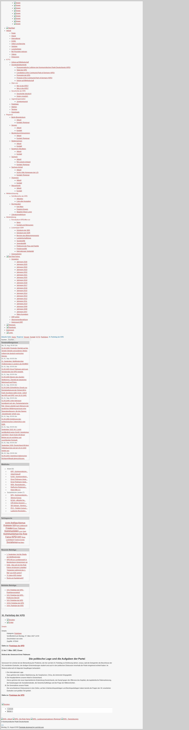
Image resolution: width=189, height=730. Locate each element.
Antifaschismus (18, 523)
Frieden (9, 528)
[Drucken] (11, 620)
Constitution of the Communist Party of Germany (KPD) (36, 73)
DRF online (15, 317)
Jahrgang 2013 (22, 296)
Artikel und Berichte (18, 44)
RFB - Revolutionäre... (18, 485)
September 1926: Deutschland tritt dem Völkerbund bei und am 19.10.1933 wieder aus (15, 448)
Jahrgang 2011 (22, 301)
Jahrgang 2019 (22, 280)
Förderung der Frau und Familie (28, 246)
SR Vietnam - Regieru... (19, 506)
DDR (14, 525)
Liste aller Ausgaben (24, 201)
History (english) (22, 96)
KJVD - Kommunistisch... (19, 477)
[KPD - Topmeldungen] (69, 719)
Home (14, 337)
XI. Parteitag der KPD (13, 615)
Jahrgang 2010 (22, 304)
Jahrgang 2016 (22, 288)
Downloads (15, 112)
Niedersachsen (16, 141)
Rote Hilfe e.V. (16, 490)
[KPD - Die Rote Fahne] (21, 719)
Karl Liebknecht (21, 525)
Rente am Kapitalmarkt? (15, 578)
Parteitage (15, 104)
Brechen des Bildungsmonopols (28, 235)
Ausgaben (15, 259)
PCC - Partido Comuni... (19, 508)
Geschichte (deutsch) (24, 94)
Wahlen (14, 107)
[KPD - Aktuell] (6, 719)
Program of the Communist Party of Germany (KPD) (34, 78)
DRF (19, 537)
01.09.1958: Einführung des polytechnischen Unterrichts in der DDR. (13, 421)
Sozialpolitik (21, 241)
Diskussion (15, 57)
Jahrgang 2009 (22, 306)
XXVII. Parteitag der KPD (15, 603)
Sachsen (14, 157)
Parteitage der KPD (16, 646)
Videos (13, 54)
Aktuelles (20, 199)
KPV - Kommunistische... (19, 495)
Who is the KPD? (22, 88)
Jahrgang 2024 (22, 267)
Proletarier (7, 525)
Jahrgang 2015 (22, 291)
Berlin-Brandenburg (18, 117)
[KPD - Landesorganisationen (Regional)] (46, 719)
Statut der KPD (22, 70)
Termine (14, 109)
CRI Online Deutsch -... (19, 503)
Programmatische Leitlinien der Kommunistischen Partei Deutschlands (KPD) (43, 67)
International (15, 38)
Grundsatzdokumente (18, 65)
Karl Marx (20, 207)
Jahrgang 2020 (22, 277)
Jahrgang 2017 (22, 285)
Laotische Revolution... (19, 511)
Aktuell (19, 120)
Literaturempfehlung (18, 214)
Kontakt (19, 130)
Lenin (20, 531)
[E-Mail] (10, 622)
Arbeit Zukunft (15, 474)
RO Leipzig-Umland (23, 162)
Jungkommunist (22, 101)
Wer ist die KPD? (22, 86)
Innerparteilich (16, 254)
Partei (13, 33)
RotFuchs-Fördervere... (19, 487)
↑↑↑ (2, 725)
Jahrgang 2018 (22, 283)
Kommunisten (11, 531)
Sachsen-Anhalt (17, 167)
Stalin (24, 531)
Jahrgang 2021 (22, 275)
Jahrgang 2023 (22, 270)
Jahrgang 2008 (22, 309)
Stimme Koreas (16, 498)
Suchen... (4, 340)
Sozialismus (12, 542)
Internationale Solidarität (25, 251)
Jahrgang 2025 (22, 264)
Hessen (14, 125)
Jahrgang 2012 (22, 299)
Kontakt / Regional (23, 122)
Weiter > (10, 711)
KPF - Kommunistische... (19, 471)
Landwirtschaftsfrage (24, 238)
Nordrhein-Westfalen (18, 149)
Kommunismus (11, 534)
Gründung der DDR (23, 233)
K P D (38, 337)
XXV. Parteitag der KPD (15, 600)
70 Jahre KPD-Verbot (14, 575)
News (19, 222)
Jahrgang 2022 (22, 272)
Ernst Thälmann (19, 528)
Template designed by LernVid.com (31, 727)
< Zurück (10, 709)
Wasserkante (16, 186)
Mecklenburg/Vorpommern (20, 133)
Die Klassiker (16, 204)
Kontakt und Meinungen (25, 225)
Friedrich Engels (22, 209)
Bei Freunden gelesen (19, 52)
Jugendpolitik (21, 243)
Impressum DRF (17, 322)
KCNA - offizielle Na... (18, 500)
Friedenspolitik (22, 249)
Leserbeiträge (16, 49)
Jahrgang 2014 (22, 293)
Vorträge (14, 46)
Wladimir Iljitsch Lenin (24, 212)
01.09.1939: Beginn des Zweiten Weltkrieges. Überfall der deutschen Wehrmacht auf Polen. (14, 379)
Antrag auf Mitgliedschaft (20, 62)
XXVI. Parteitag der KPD (15, 606)
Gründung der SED (23, 230)
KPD (14, 536)
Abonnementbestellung (19, 320)
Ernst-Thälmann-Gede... (19, 479)
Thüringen (15, 178)
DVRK (13, 41)
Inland (13, 36)
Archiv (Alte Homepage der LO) (27, 172)
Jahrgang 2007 (22, 312)
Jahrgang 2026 (22, 262)
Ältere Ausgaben (22, 314)
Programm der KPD (23, 75)
